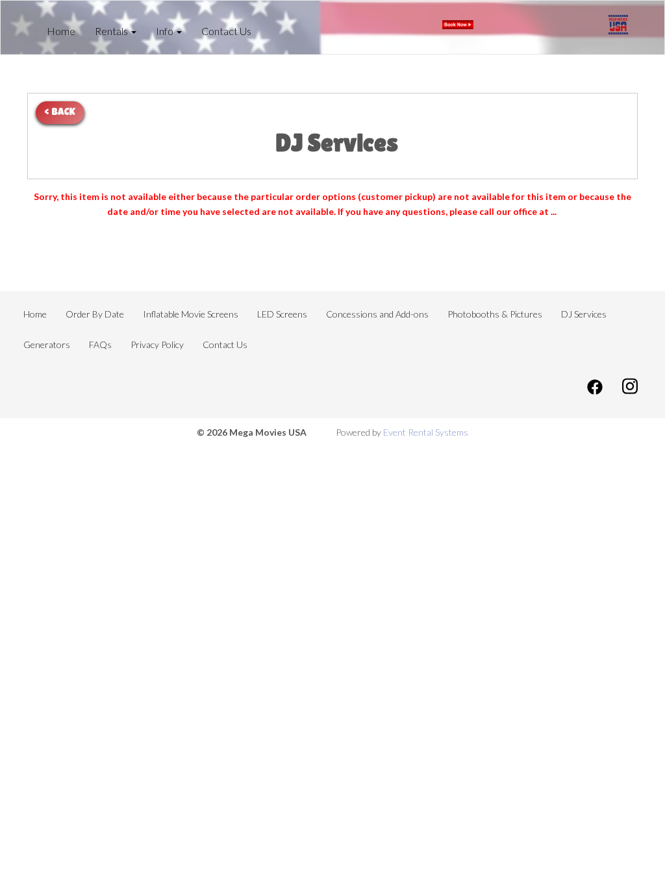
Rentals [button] (112, 31)
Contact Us (226, 31)
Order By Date (95, 313)
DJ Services (584, 313)
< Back (60, 113)
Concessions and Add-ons (377, 313)
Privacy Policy (157, 344)
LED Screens (282, 313)
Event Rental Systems (425, 432)
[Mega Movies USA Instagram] (630, 385)
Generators (46, 344)
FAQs (100, 344)
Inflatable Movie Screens (190, 313)
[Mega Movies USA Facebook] (595, 385)
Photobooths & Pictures (494, 313)
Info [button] (165, 31)
